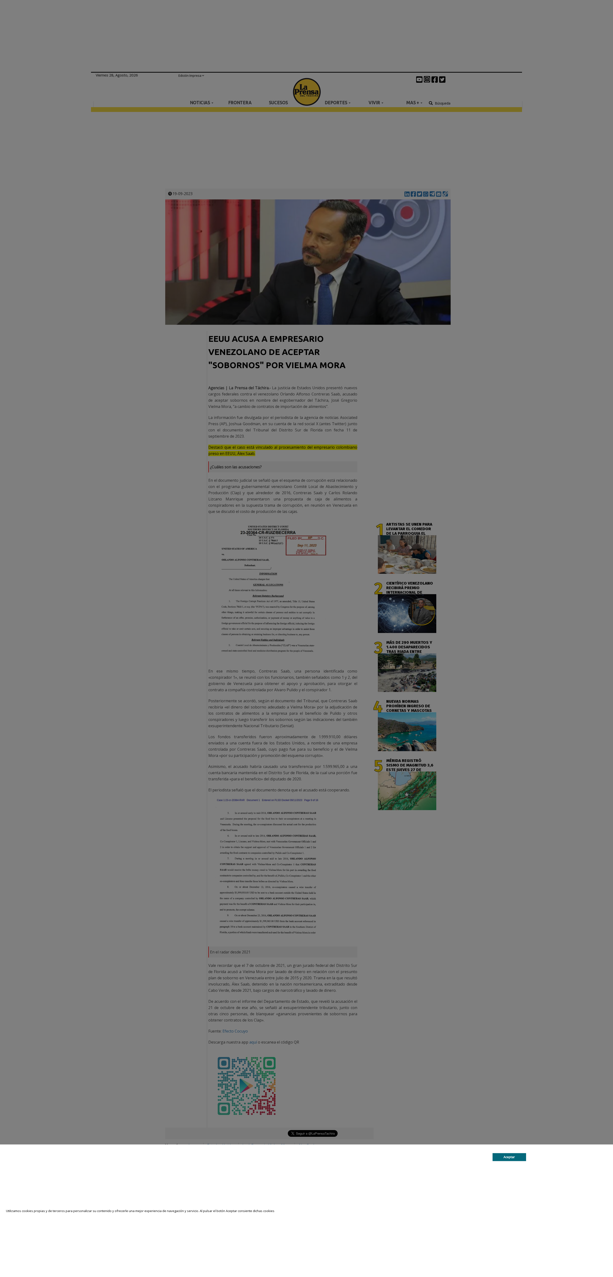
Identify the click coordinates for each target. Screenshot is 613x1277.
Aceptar (509, 1157)
